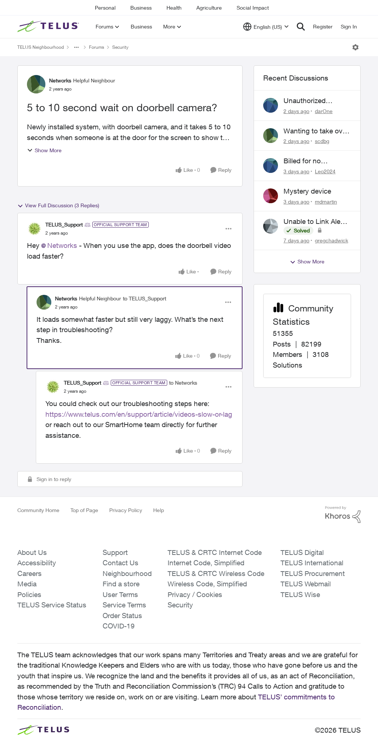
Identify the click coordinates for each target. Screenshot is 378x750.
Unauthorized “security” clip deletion (305, 100)
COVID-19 (119, 626)
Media (27, 584)
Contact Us (120, 563)
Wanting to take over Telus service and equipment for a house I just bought (316, 131)
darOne (324, 111)
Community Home (38, 510)
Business (141, 7)
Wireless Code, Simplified (207, 584)
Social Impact (253, 7)
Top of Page (84, 510)
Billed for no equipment (302, 161)
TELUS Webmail (306, 584)
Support (115, 552)
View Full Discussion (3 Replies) (62, 205)
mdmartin (326, 201)
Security (120, 47)
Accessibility (36, 563)
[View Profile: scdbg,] (270, 135)
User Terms (120, 594)
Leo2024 (325, 171)
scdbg (322, 141)
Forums (96, 47)
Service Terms (124, 605)
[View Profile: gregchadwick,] (270, 226)
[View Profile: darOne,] (270, 105)
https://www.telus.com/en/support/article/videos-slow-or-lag (138, 414)
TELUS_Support (64, 224)
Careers (29, 573)
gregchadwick (331, 240)
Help (158, 510)
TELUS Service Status (51, 605)
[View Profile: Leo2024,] (270, 165)
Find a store (121, 584)
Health (174, 7)
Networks (60, 80)
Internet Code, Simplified (206, 563)
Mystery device (307, 191)
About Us (32, 552)
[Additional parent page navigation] (76, 47)
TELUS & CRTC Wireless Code (216, 573)
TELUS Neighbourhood (40, 47)
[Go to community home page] (49, 27)
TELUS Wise (300, 594)
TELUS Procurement (313, 573)
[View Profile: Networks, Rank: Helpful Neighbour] (36, 84)
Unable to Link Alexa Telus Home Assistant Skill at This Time (317, 221)
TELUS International (312, 563)
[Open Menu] (355, 47)
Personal (105, 7)
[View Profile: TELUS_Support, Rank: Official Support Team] (34, 228)
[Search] (300, 26)
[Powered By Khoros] (343, 514)
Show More (48, 150)
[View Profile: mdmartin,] (270, 195)
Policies (29, 594)
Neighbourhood (127, 573)
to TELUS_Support (144, 298)
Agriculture (209, 7)
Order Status (122, 615)
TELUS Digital (302, 552)
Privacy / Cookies (195, 594)
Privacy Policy (125, 510)
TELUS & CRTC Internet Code (215, 552)
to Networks (183, 382)
